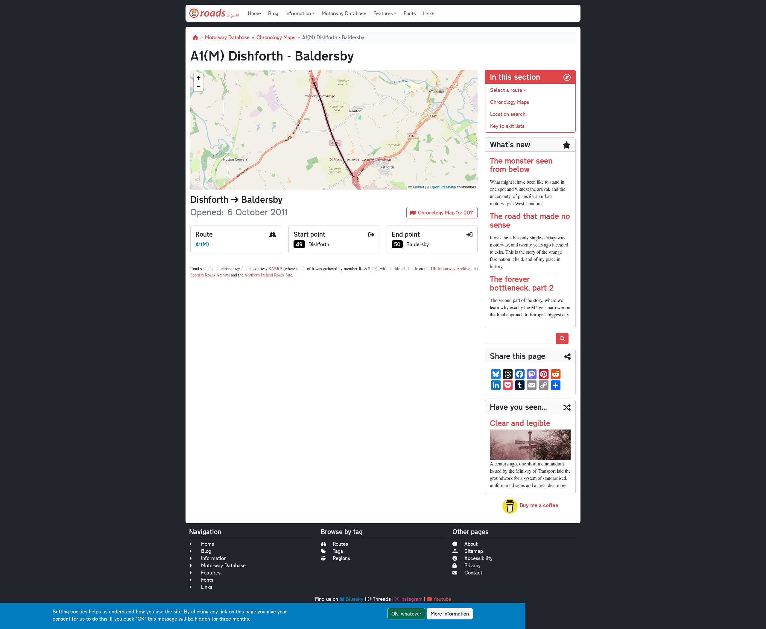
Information (214, 558)
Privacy (472, 565)
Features (211, 572)
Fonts (410, 13)
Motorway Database (344, 13)
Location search (507, 114)
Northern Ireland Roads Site (268, 275)
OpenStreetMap (443, 186)
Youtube (442, 598)
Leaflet (418, 186)
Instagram (411, 598)
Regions (341, 558)
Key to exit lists (507, 126)
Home (254, 13)
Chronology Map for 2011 (446, 212)
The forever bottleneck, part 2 (522, 283)
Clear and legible (520, 423)
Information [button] (298, 13)
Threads (382, 598)
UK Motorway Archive (450, 268)
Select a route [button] (506, 90)
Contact (473, 572)
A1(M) (202, 244)
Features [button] (383, 13)
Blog (273, 13)
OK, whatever (406, 613)
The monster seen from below (521, 164)
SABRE (275, 268)
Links (428, 13)
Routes (340, 543)
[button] (198, 77)
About (471, 543)
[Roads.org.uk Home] (214, 13)
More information (450, 613)
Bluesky (354, 598)
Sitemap (473, 551)
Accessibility (478, 558)
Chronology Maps (275, 37)
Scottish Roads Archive (210, 275)
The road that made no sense (530, 220)
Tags (338, 551)
